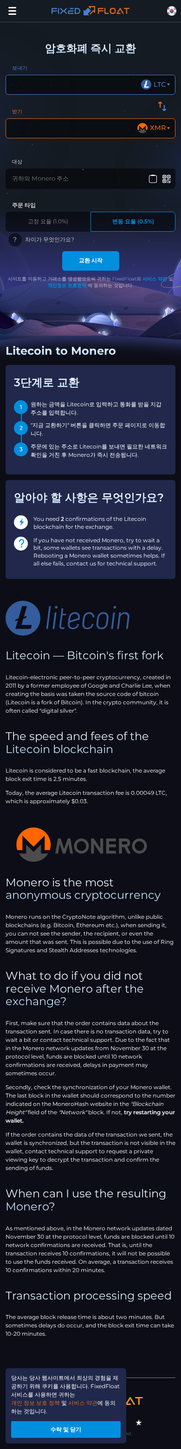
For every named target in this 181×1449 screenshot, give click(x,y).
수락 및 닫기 (66, 1429)
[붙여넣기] (153, 179)
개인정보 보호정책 (67, 285)
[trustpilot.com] (139, 1422)
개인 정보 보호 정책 (35, 1402)
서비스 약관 (154, 279)
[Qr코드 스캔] (167, 179)
